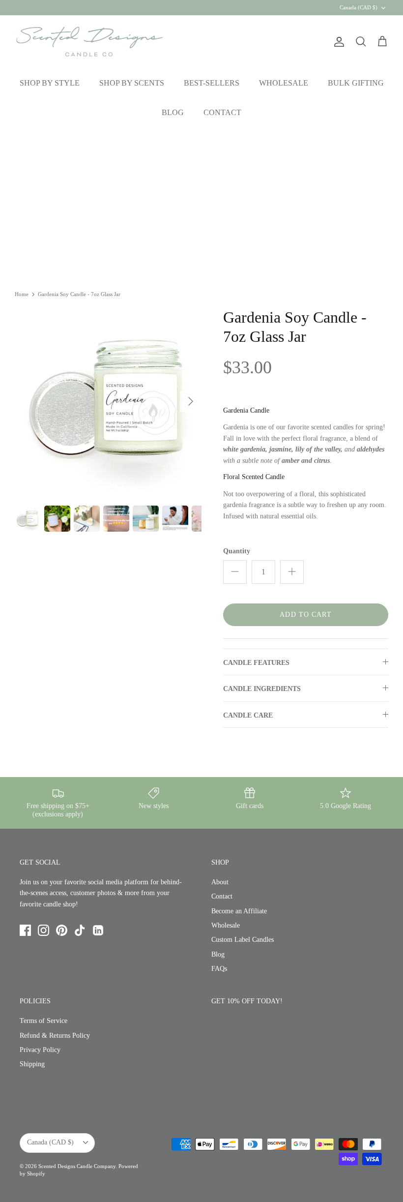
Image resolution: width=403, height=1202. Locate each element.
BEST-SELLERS (211, 83)
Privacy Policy (40, 1049)
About (220, 882)
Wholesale (225, 925)
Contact (221, 896)
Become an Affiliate (239, 911)
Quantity (236, 551)
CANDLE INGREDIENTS (262, 688)
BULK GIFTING (356, 83)
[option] (108, 401)
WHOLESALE (283, 83)
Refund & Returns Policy (55, 1035)
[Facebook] (25, 930)
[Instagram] (43, 930)
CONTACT (222, 112)
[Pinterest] (61, 930)
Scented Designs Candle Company (76, 1166)
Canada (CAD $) (358, 7)
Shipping (32, 1064)
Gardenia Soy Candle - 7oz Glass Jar (79, 294)
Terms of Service (43, 1020)
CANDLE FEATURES (256, 662)
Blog (218, 954)
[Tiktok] (80, 930)
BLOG (173, 112)
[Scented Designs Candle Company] (90, 41)
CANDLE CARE (248, 715)
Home (22, 294)
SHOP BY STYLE (50, 83)
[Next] (191, 401)
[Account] (337, 42)
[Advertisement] (201, 201)
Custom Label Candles (242, 939)
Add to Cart (305, 614)
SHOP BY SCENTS (131, 83)
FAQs (219, 968)
